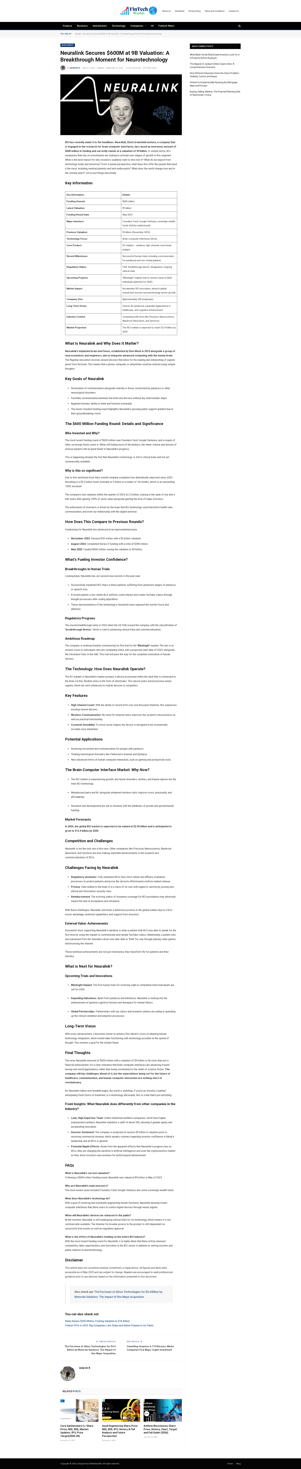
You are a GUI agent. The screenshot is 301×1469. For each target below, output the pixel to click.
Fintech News (166, 25)
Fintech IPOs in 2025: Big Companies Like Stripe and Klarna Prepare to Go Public (109, 1325)
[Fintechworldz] (139, 11)
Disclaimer (180, 11)
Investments (100, 25)
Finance (67, 25)
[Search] (239, 25)
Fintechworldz (95, 1463)
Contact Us (234, 11)
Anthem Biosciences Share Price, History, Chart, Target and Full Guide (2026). (160, 1429)
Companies (136, 25)
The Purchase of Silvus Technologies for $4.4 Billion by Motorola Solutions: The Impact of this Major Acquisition (90, 1350)
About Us (166, 11)
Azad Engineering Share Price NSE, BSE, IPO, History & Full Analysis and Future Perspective (120, 1431)
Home (78, 34)
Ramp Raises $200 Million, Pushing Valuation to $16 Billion (97, 1321)
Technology (118, 25)
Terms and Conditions (214, 11)
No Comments (135, 68)
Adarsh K (75, 68)
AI (152, 25)
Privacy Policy (195, 11)
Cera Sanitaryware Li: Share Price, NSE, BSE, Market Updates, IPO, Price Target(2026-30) (76, 1431)
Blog (238, 1463)
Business (82, 25)
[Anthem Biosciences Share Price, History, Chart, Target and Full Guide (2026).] (163, 1410)
